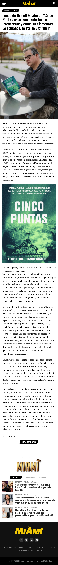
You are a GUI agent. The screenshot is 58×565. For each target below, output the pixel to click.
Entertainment (9, 547)
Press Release (25, 547)
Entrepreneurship (26, 551)
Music (39, 551)
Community (40, 547)
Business (51, 547)
